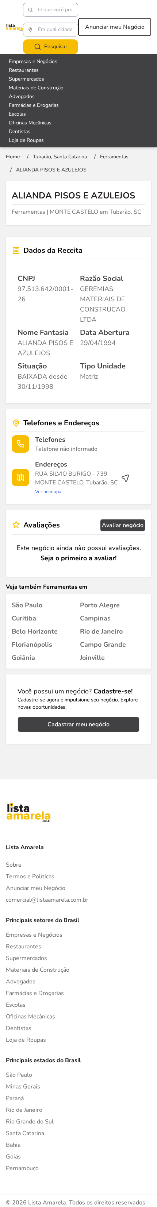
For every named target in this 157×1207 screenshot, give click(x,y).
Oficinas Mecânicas (30, 122)
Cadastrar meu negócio (78, 724)
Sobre (14, 865)
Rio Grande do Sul (30, 1122)
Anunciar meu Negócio (115, 27)
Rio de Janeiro (24, 1110)
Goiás (13, 1157)
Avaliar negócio (122, 525)
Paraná (15, 1098)
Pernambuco (22, 1168)
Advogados (22, 96)
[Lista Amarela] (14, 27)
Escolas (17, 114)
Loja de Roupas (26, 140)
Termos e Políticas (30, 877)
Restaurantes (24, 70)
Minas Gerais (23, 1087)
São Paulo (19, 1075)
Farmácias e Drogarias (34, 105)
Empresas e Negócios (33, 61)
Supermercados (26, 79)
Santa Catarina (25, 1133)
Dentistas (19, 131)
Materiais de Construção (36, 87)
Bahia (13, 1145)
